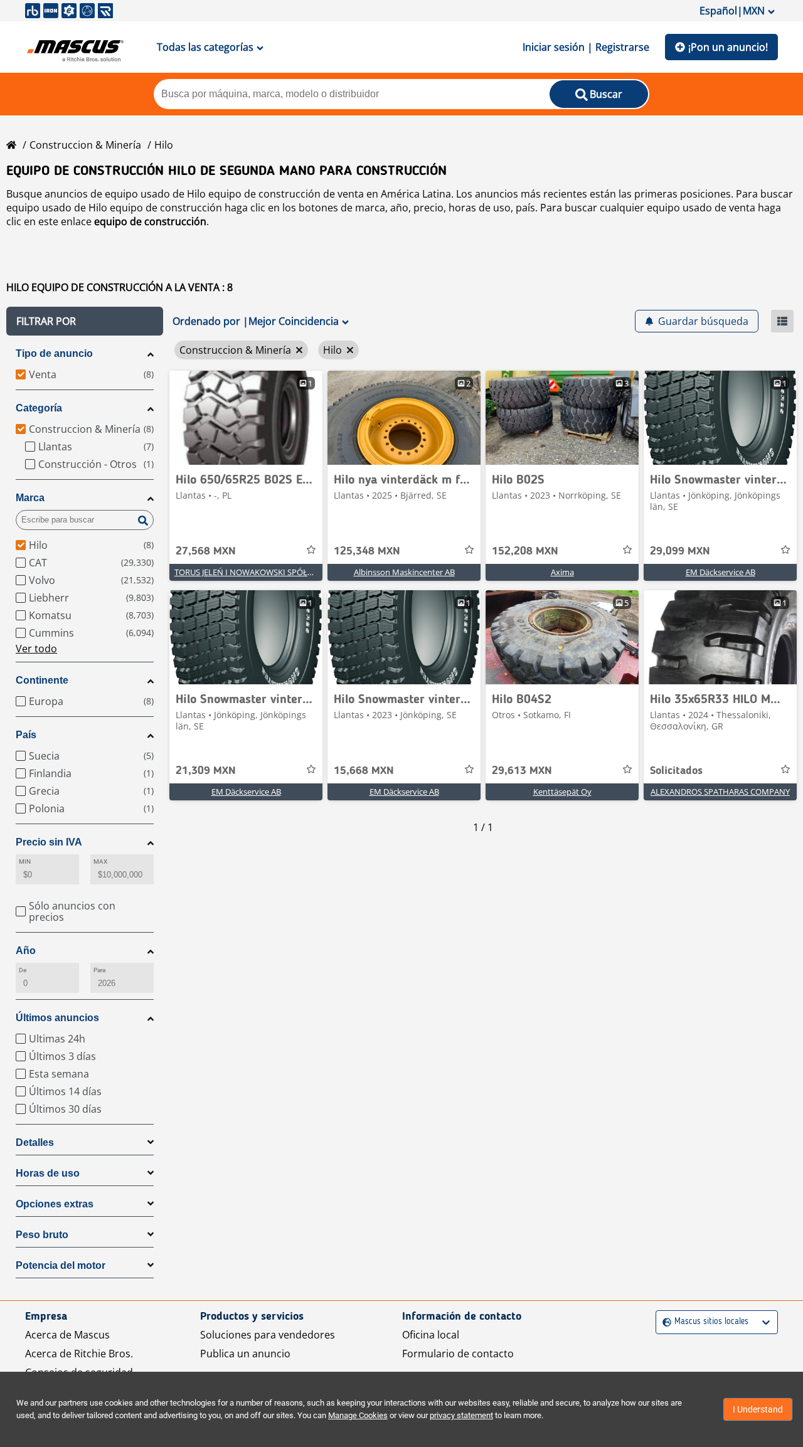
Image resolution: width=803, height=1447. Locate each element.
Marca (30, 497)
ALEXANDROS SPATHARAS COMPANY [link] (720, 791)
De (22, 970)
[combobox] (664, 1322)
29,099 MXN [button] (680, 551)
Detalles (35, 1142)
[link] (245, 418)
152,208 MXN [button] (525, 551)
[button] (84, 321)
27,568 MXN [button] (206, 551)
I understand (758, 1409)
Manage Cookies (358, 1415)
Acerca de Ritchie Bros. (79, 1353)
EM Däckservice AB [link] (720, 572)
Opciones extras (54, 1204)
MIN (25, 861)
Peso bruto (42, 1234)
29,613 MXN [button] (522, 771)
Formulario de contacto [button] (458, 1353)
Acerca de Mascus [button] (67, 1335)
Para (99, 970)
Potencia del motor (60, 1265)
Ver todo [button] (36, 648)
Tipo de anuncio (54, 353)
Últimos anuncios (57, 1017)
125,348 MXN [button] (367, 551)
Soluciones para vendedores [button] (267, 1335)
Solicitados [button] (676, 771)
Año (26, 950)
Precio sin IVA (49, 842)
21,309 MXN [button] (206, 771)
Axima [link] (562, 572)
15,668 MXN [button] (364, 771)
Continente (42, 680)
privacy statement (461, 1415)
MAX (100, 861)
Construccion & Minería (85, 145)
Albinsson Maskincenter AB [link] (404, 572)
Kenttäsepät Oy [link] (562, 791)
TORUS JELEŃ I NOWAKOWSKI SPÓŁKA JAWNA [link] (259, 572)
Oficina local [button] (430, 1335)
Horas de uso (48, 1173)
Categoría (39, 408)
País (26, 734)
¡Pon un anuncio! (728, 47)
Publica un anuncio (245, 1353)
